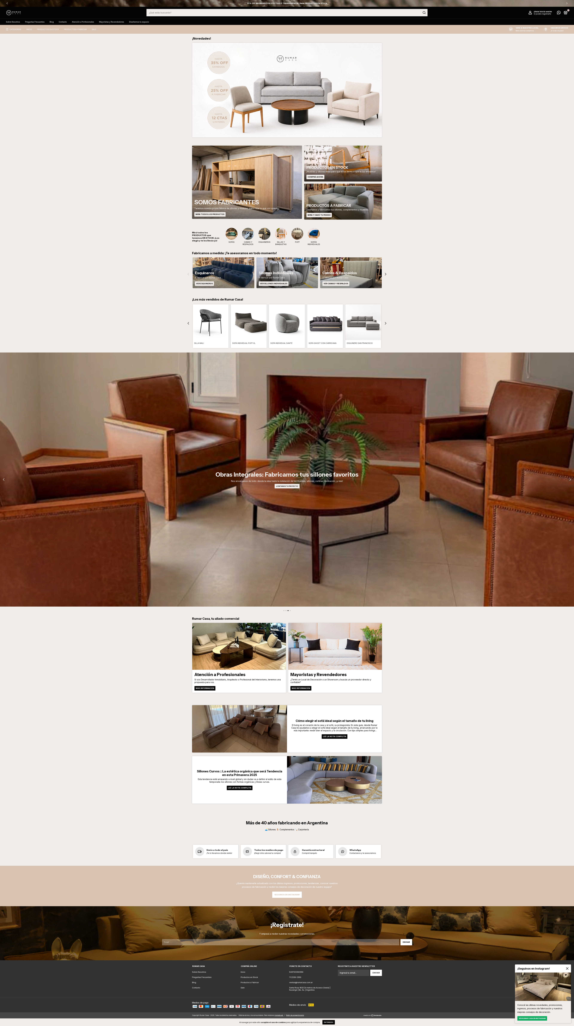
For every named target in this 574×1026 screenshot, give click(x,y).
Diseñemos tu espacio (139, 22)
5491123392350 (296, 972)
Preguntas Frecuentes (35, 22)
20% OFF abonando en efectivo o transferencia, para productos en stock (287, 3)
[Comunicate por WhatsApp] (558, 13)
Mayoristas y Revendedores (111, 22)
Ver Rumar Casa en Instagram (532, 1018)
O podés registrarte (542, 14)
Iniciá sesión (546, 11)
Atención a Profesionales (83, 22)
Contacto (63, 22)
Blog (52, 22)
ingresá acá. (279, 1015)
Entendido (328, 1022)
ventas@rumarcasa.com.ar (301, 982)
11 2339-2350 (295, 977)
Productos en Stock (48, 29)
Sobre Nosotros (13, 22)
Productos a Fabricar (75, 29)
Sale (94, 29)
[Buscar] (424, 12)
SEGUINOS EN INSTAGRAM (287, 895)
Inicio (29, 29)
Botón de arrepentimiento (295, 1015)
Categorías (15, 29)
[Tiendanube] (372, 1015)
